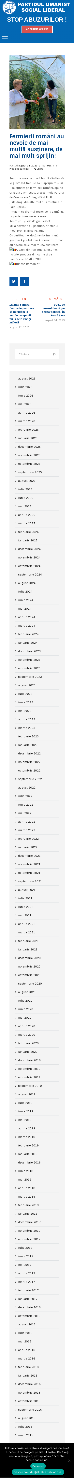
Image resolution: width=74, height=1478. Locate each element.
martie (26, 421)
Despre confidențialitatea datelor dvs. (38, 1472)
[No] (69, 1461)
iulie (25, 387)
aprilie (26, 412)
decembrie (29, 446)
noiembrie (29, 455)
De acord (38, 1466)
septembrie (30, 472)
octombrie (29, 464)
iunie (25, 395)
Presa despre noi (19, 168)
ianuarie (27, 438)
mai (24, 404)
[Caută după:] (37, 354)
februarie (28, 429)
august (27, 378)
